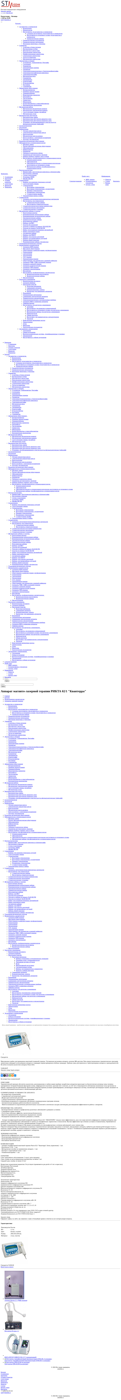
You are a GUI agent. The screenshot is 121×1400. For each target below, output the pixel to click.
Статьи (107, 181)
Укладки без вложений (30, 225)
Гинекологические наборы (35, 38)
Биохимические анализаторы (32, 105)
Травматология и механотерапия (33, 298)
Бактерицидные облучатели (28, 115)
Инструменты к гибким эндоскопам (34, 337)
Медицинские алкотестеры (31, 59)
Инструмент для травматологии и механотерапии (43, 317)
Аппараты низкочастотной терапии (34, 266)
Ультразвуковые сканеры (31, 67)
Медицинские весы (29, 76)
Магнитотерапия (28, 277)
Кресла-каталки (28, 134)
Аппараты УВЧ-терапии (31, 267)
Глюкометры (27, 78)
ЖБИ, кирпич (90, 179)
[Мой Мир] (15, 1075)
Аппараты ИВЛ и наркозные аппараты (35, 301)
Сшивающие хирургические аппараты (35, 296)
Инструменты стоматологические (38, 204)
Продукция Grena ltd (29, 284)
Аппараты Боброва (29, 283)
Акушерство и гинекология (28, 27)
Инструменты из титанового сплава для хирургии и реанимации (48, 310)
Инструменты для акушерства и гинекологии (37, 32)
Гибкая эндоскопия (29, 332)
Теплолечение (27, 255)
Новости (108, 179)
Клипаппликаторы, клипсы (36, 289)
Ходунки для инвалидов (31, 139)
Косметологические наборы (36, 276)
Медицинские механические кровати (35, 108)
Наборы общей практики (31, 240)
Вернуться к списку (7, 1267)
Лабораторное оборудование (28, 88)
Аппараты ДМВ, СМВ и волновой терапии (37, 262)
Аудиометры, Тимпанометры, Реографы (36, 62)
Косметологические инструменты (38, 274)
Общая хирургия (32, 315)
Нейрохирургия (32, 313)
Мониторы (26, 325)
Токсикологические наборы (32, 218)
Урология (30, 318)
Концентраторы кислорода (31, 281)
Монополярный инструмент (25, 965)
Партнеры (8, 178)
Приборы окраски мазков (31, 91)
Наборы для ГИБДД (29, 235)
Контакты (116, 181)
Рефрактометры (28, 149)
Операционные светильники (32, 295)
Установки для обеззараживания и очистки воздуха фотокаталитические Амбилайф (39, 123)
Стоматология (23, 197)
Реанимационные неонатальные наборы (36, 214)
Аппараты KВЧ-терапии (31, 247)
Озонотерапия (27, 252)
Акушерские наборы (29, 233)
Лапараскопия (27, 336)
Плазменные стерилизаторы (36, 192)
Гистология (23, 127)
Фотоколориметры (29, 90)
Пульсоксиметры (28, 83)
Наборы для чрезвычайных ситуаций (35, 238)
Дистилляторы (27, 98)
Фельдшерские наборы (30, 221)
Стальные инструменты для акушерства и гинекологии (44, 33)
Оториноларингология (34, 160)
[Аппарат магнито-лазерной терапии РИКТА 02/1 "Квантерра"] (18, 1054)
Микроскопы (27, 102)
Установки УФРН (28, 177)
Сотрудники (9, 184)
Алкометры (23, 45)
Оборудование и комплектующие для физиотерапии (40, 250)
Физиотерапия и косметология (29, 245)
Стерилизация (23, 180)
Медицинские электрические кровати (35, 110)
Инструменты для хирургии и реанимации (37, 305)
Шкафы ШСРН (28, 178)
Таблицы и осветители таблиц (33, 153)
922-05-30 (7, 13)
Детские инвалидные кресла (32, 131)
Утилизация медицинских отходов (30, 243)
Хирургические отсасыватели (32, 327)
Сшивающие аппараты (34, 288)
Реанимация (27, 293)
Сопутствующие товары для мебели (34, 112)
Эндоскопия (27, 330)
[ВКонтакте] (2, 1075)
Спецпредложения (75, 181)
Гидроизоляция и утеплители (91, 182)
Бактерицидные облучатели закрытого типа (37, 119)
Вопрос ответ (107, 183)
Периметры (26, 151)
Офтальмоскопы (28, 148)
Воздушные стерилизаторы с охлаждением (40, 189)
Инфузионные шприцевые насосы (34, 320)
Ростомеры (26, 85)
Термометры (27, 66)
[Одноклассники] (12, 1075)
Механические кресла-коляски (33, 136)
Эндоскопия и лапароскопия (28, 329)
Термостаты (27, 100)
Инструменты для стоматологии (33, 201)
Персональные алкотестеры (32, 52)
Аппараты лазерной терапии (32, 264)
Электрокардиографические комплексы (36, 73)
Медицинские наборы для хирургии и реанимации (43, 312)
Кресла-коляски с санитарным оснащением (37, 137)
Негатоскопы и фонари (30, 173)
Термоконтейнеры (29, 93)
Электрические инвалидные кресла (34, 132)
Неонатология (27, 30)
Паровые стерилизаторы (35, 190)
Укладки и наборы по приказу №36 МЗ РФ (37, 226)
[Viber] (7, 1075)
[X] (4, 1075)
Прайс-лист (86, 176)
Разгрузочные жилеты (30, 213)
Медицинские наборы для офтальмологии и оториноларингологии (41, 167)
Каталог (18, 23)
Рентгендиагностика (26, 170)
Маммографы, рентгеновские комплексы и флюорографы (41, 172)
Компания (4, 174)
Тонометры (26, 69)
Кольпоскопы (27, 28)
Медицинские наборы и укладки (29, 211)
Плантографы (27, 81)
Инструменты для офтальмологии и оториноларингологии (42, 158)
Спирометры (27, 86)
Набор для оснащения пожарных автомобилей (38, 230)
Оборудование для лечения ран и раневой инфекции (40, 260)
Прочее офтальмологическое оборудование (37, 146)
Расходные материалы (34, 286)
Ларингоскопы (28, 322)
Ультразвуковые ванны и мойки (33, 196)
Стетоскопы (27, 64)
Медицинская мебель (26, 107)
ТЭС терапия (27, 257)
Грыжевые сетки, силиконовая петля (28, 960)
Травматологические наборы (32, 219)
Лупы (25, 324)
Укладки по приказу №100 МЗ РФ (34, 228)
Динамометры (27, 79)
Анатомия (30, 307)
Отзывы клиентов (8, 181)
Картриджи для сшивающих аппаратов (39, 291)
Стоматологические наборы (36, 202)
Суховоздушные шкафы (34, 194)
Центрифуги (27, 97)
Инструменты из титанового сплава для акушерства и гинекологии (37, 364)
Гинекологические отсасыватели (33, 40)
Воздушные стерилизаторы (35, 187)
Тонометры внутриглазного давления (35, 155)
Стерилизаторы (28, 185)
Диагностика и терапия (26, 61)
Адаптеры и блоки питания (32, 47)
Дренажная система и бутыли (25, 962)
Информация (106, 176)
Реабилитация (23, 129)
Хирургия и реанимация (27, 279)
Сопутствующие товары (31, 184)
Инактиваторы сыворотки (31, 95)
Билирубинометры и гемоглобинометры (36, 103)
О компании (9, 177)
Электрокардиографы (30, 74)
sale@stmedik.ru (6, 20)
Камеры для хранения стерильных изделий (37, 182)
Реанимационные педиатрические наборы (36, 216)
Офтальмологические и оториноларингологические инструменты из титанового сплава (43, 164)
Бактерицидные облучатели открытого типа (37, 120)
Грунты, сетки (90, 184)
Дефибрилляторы (28, 303)
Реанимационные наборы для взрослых (35, 242)
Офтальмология (32, 161)
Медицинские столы (29, 114)
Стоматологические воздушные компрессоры (37, 206)
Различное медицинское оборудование (31, 141)
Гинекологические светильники (33, 42)
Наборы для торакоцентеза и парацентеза (29, 969)
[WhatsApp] (10, 1075)
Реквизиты (8, 187)
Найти (7, 681)
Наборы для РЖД (28, 223)
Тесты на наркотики (29, 57)
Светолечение (27, 254)
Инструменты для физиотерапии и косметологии (39, 272)
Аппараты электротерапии (31, 269)
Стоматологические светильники (34, 207)
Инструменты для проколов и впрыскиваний (41, 308)
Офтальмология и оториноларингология (32, 143)
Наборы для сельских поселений (33, 237)
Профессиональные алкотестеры (33, 54)
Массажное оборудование (31, 248)
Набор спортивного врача (31, 231)
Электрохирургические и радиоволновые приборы (39, 300)
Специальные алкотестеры (31, 56)
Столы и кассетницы (29, 175)
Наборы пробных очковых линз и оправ (36, 156)
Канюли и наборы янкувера (25, 970)
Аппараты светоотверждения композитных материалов (41, 199)
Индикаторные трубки (30, 49)
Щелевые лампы (28, 144)
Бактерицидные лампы (30, 117)
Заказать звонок (6, 11)
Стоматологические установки (33, 209)
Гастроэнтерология (25, 126)
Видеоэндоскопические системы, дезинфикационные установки (44, 334)
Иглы (17, 964)
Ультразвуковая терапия (30, 259)
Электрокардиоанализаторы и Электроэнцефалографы (40, 71)
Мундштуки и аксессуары (31, 50)
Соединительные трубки (24, 967)
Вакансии (8, 185)
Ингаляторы (27, 271)
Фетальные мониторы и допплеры (34, 44)
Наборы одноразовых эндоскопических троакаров (32, 958)
